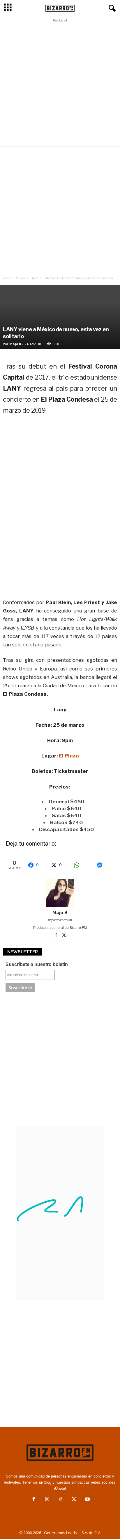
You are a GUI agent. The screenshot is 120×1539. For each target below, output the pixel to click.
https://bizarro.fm (60, 920)
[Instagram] (47, 1500)
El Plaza (69, 756)
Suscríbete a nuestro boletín (37, 964)
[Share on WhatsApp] (82, 865)
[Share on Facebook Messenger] (105, 865)
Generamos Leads (60, 1532)
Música (20, 278)
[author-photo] (60, 893)
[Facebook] (57, 936)
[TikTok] (60, 1500)
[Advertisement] (60, 84)
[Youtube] (87, 1500)
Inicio (6, 278)
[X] (64, 936)
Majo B (15, 344)
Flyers (34, 278)
